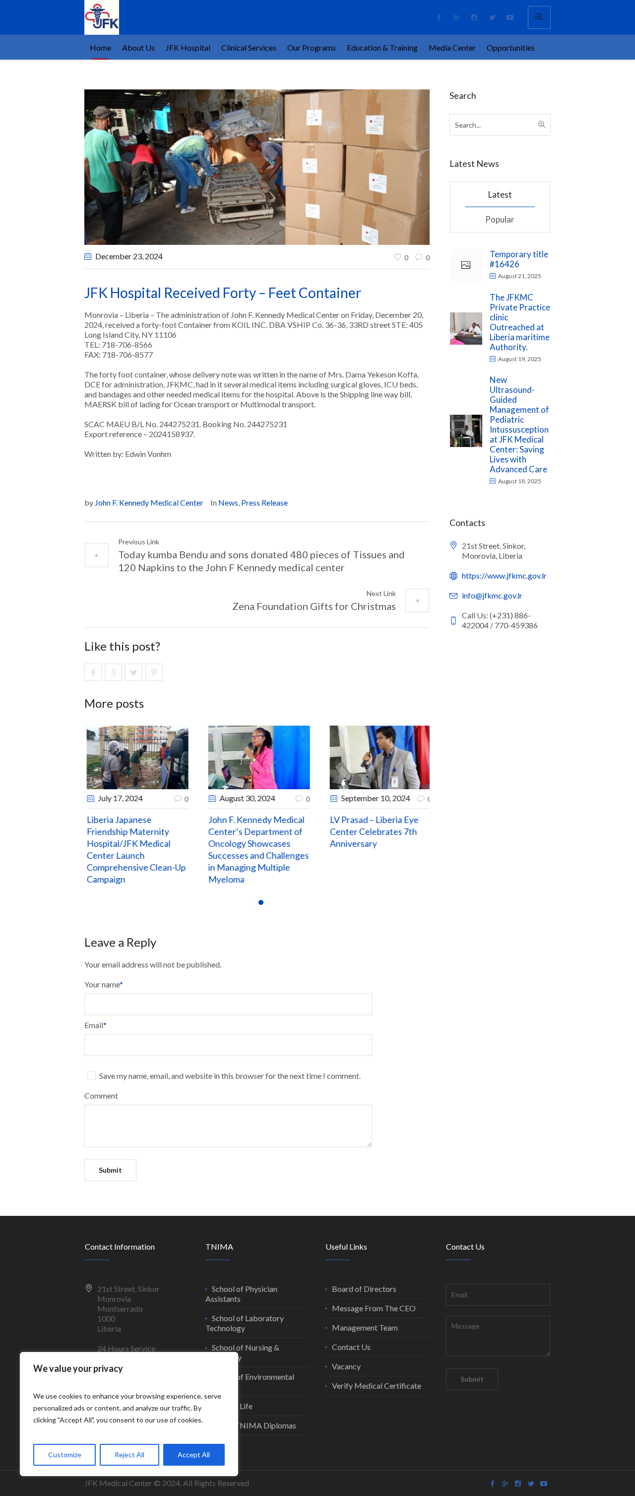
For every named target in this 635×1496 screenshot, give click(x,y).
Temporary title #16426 (519, 259)
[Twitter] (492, 17)
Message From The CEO (374, 1308)
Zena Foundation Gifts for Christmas (314, 606)
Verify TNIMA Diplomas (254, 1425)
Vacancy (346, 1366)
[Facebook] (438, 17)
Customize (64, 1454)
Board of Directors (364, 1288)
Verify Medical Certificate (376, 1385)
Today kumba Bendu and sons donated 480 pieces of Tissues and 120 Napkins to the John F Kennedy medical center (261, 560)
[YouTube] (510, 17)
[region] (129, 1414)
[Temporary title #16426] (466, 265)
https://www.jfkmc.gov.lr (504, 575)
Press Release (264, 502)
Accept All (194, 1454)
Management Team (365, 1327)
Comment (101, 1095)
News (228, 502)
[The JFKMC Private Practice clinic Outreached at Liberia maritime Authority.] (466, 327)
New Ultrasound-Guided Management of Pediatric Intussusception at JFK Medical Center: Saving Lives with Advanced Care (519, 424)
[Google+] (456, 17)
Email (95, 1025)
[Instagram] (474, 17)
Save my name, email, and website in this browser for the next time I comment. (230, 1075)
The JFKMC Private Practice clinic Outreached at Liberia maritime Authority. (520, 322)
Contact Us (351, 1346)
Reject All (129, 1454)
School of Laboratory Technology (244, 1323)
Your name (103, 984)
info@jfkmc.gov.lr (492, 595)
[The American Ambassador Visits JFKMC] (135, 757)
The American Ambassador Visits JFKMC (119, 831)
